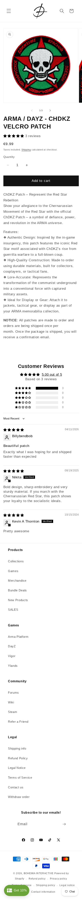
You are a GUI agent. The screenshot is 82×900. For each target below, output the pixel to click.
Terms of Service (20, 777)
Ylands (13, 665)
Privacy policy (58, 878)
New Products (18, 600)
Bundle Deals (17, 590)
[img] (13, 430)
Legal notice (67, 885)
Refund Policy (18, 758)
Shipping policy (45, 885)
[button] (9, 11)
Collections (16, 561)
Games (13, 571)
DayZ (12, 646)
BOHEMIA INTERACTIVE (39, 873)
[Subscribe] (64, 824)
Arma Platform (18, 636)
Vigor (11, 656)
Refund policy (37, 878)
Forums (13, 692)
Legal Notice (17, 767)
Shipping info (17, 748)
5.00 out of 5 (52, 374)
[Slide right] (50, 110)
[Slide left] (31, 110)
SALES (13, 609)
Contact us (15, 787)
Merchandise (17, 580)
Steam (12, 712)
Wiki (11, 702)
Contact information (43, 891)
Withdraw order (18, 797)
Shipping (26, 149)
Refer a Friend (18, 721)
